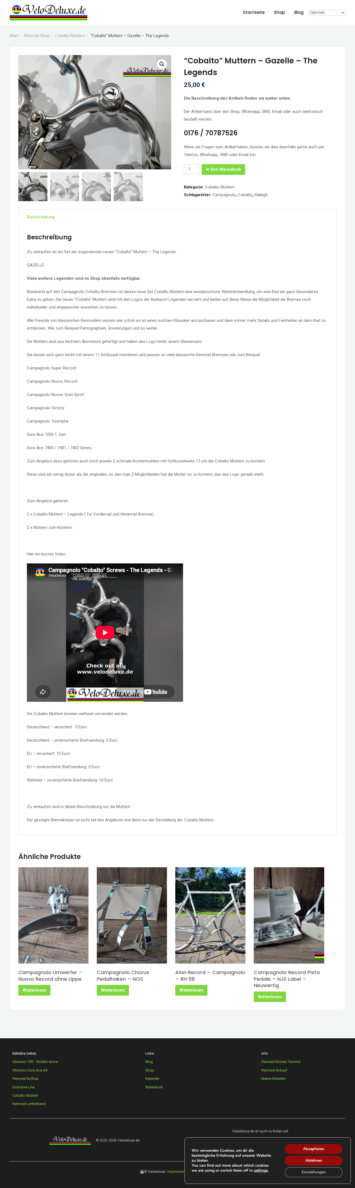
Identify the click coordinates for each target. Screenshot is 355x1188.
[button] (162, 64)
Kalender (152, 1078)
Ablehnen (313, 1160)
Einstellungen (314, 1172)
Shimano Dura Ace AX (30, 1070)
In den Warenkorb (223, 169)
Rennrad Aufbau (25, 1078)
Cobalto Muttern (70, 35)
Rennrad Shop (37, 35)
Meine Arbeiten (274, 1078)
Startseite (254, 12)
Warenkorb (154, 1087)
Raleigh (261, 194)
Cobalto (245, 194)
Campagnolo (224, 194)
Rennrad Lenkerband (29, 1104)
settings (261, 1170)
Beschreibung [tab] (41, 216)
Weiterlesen (34, 990)
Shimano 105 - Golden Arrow (35, 1062)
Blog (299, 12)
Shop (279, 12)
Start (14, 35)
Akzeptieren (313, 1148)
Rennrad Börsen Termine (281, 1062)
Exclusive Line (23, 1087)
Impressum (176, 1172)
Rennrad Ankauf (274, 1070)
